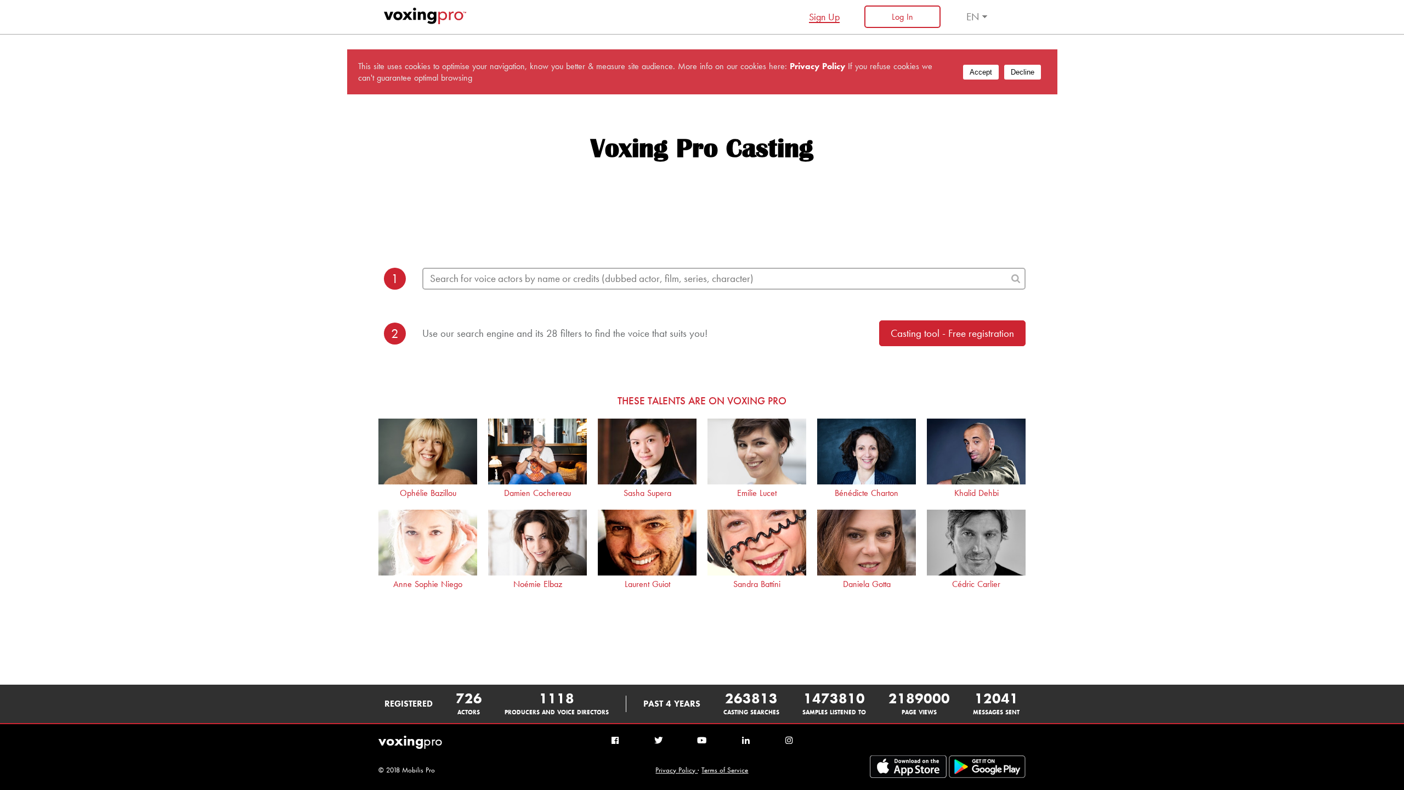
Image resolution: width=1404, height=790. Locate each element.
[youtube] (702, 741)
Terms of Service (724, 770)
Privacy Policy (676, 770)
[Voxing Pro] (425, 21)
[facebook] (615, 741)
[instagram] (789, 741)
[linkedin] (746, 741)
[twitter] (658, 741)
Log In (902, 16)
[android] (908, 775)
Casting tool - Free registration (952, 333)
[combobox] (724, 279)
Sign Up (824, 17)
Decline (1022, 72)
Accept (981, 72)
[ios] (987, 775)
